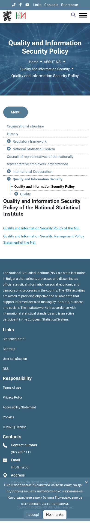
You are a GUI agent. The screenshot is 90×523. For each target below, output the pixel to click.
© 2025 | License (14, 427)
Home (33, 62)
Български (69, 5)
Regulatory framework (30, 141)
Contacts (51, 5)
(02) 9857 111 (21, 452)
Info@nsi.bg (19, 467)
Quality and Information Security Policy (44, 187)
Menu (15, 112)
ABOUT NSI (52, 62)
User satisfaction (15, 359)
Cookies (8, 417)
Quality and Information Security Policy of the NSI (41, 228)
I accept (33, 514)
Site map (9, 349)
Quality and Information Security (45, 69)
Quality (25, 194)
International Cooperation (32, 172)
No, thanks (54, 514)
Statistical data (13, 339)
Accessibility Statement (19, 407)
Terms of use (12, 387)
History (12, 134)
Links (37, 5)
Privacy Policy (13, 397)
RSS (6, 368)
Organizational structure (25, 126)
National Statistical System (34, 149)
